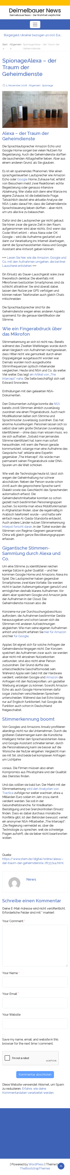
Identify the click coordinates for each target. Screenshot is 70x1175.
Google (22, 179)
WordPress (36, 1164)
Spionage (47, 85)
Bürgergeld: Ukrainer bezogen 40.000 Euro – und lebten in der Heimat (33, 35)
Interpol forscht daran (17, 526)
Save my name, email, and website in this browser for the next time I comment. (30, 1041)
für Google (21, 636)
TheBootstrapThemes (35, 1168)
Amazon (52, 677)
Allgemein (35, 85)
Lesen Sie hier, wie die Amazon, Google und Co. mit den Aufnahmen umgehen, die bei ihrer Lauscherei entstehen (34, 262)
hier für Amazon (55, 632)
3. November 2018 (16, 85)
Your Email (9, 994)
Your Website (11, 1014)
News (31, 879)
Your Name (10, 973)
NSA (57, 404)
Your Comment (12, 921)
